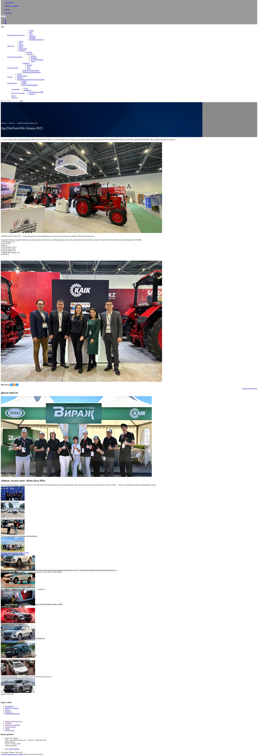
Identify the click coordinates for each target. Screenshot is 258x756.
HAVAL (29, 52)
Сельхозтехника (12, 68)
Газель (31, 30)
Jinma (29, 69)
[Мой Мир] (17, 385)
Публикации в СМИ (36, 92)
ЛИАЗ (21, 45)
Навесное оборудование (31, 70)
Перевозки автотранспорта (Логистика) (30, 79)
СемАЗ (24, 81)
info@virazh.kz (14, 749)
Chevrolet (30, 54)
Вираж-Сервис (22, 76)
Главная (3, 123)
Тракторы (26, 63)
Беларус (29, 65)
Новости (32, 94)
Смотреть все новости (249, 388)
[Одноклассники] (14, 385)
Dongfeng (32, 38)
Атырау (33, 56)
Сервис (9, 77)
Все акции (4, 554)
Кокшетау (34, 58)
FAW (31, 34)
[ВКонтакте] (11, 385)
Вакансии (27, 90)
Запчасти (20, 78)
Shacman (32, 36)
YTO (28, 67)
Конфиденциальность (12, 713)
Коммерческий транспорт (15, 35)
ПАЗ (20, 43)
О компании (9, 2)
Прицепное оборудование (32, 72)
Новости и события (11, 6)
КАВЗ (21, 47)
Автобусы (10, 46)
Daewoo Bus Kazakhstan (30, 85)
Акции (7, 9)
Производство (12, 83)
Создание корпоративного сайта (12, 754)
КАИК (24, 83)
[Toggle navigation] (2, 27)
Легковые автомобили (14, 57)
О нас (26, 88)
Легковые (4, 553)
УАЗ (30, 32)
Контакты (8, 13)
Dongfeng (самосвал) (36, 39)
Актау (33, 61)
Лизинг (19, 74)
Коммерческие (13, 553)
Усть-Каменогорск (37, 59)
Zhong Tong (23, 49)
